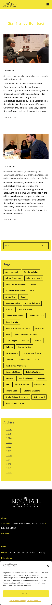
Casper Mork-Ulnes (14, 315)
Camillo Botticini (24, 309)
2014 (9, 472)
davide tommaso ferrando (17, 328)
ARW (32, 290)
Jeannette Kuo (24, 346)
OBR (7, 384)
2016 (9, 464)
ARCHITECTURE (38, 523)
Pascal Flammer (21, 384)
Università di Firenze (14, 403)
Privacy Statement (34, 600)
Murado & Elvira (12, 371)
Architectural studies (21, 523)
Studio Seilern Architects (16, 397)
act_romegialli (12, 271)
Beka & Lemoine (12, 303)
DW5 (7, 334)
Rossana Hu (39, 384)
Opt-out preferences (18, 600)
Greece (25, 340)
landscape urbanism (32, 353)
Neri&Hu (9, 378)
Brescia (8, 309)
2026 (9, 429)
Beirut (23, 296)
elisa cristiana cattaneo (26, 334)
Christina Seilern (36, 315)
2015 (9, 468)
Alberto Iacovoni (33, 278)
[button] (47, 565)
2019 (9, 451)
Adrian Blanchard (13, 278)
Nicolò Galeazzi (25, 378)
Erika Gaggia (11, 340)
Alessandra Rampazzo (15, 284)
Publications (6, 558)
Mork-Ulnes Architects (15, 365)
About (3, 517)
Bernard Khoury (32, 303)
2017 (9, 459)
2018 (9, 455)
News (3, 546)
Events (4, 552)
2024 (9, 438)
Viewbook (5, 533)
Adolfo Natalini (31, 271)
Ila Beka (9, 346)
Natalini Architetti (33, 371)
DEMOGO (39, 328)
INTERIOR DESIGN (8, 527)
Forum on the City (37, 552)
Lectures (12, 552)
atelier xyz (10, 296)
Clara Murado (11, 321)
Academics (6, 523)
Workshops (23, 552)
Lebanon (9, 359)
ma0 (37, 359)
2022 (9, 446)
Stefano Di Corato (32, 390)
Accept (26, 594)
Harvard (37, 340)
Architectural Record (15, 290)
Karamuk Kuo (11, 353)
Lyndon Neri (24, 359)
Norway (41, 378)
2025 (9, 434)
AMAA (33, 284)
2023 (9, 442)
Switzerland (39, 397)
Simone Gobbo (12, 390)
